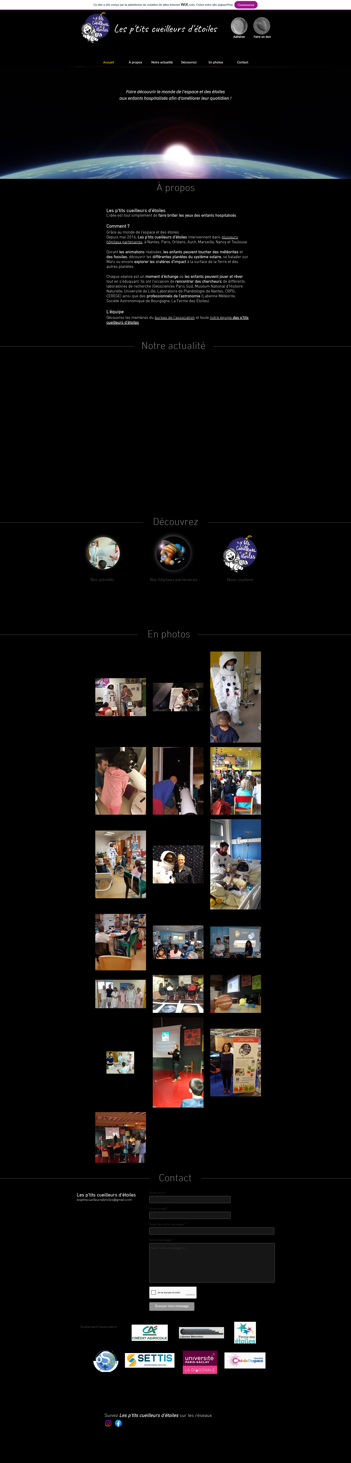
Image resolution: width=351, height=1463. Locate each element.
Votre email (157, 1209)
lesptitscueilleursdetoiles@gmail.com (104, 1200)
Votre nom (157, 1193)
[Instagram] (108, 1423)
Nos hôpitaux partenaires (173, 580)
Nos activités (102, 580)
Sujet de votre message (166, 1224)
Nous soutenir (240, 580)
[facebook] (118, 1423)
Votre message (160, 1240)
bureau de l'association (175, 317)
